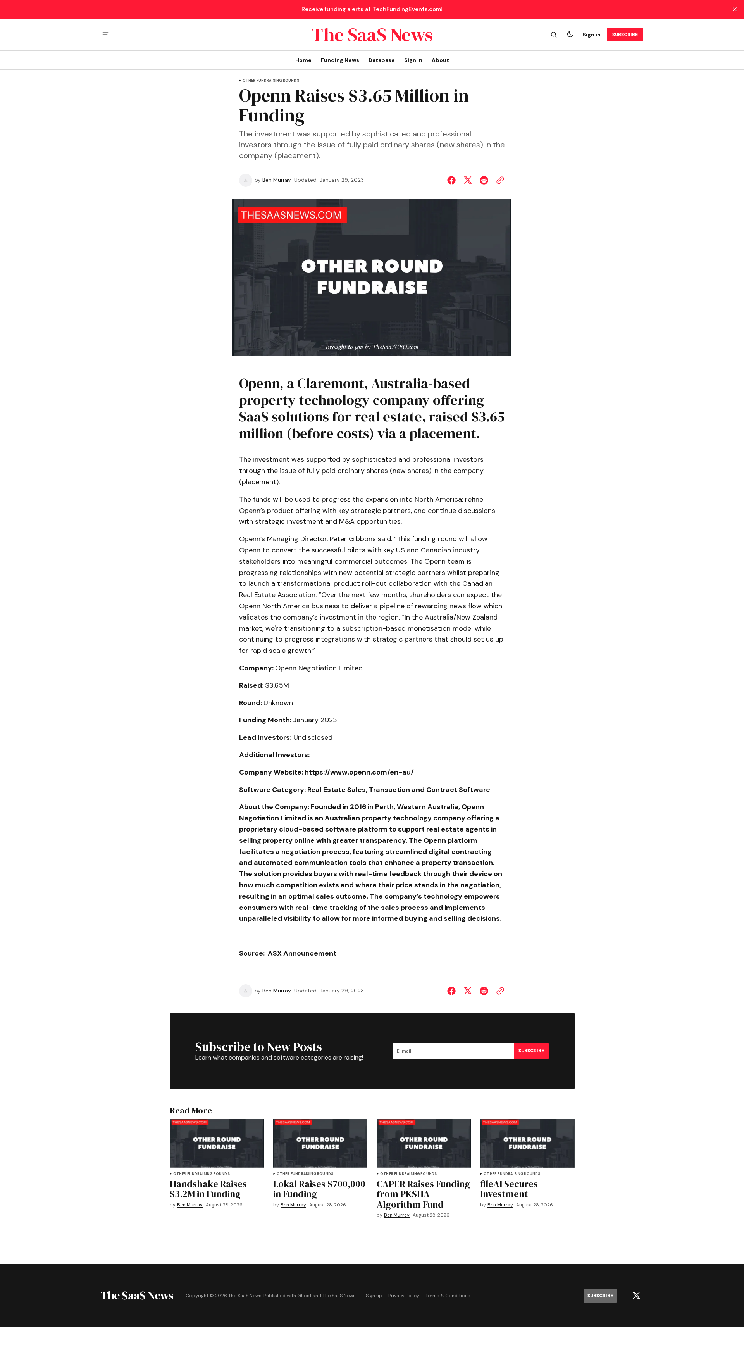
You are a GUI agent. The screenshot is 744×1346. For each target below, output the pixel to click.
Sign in (591, 34)
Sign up (374, 1295)
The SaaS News (339, 1295)
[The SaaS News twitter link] (636, 1296)
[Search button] (554, 34)
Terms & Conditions (447, 1295)
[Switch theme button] (570, 34)
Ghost (304, 1295)
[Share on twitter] (468, 180)
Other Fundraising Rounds (271, 81)
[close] (734, 9)
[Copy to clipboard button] (498, 180)
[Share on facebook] (453, 180)
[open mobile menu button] (105, 34)
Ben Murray (276, 180)
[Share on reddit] (484, 180)
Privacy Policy (403, 1295)
